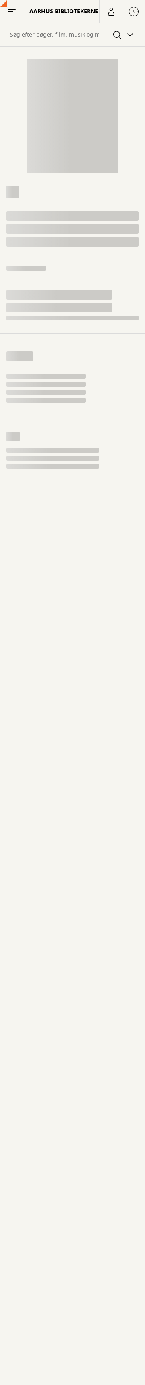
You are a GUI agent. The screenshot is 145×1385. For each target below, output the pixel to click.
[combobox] (72, 34)
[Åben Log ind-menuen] (110, 11)
